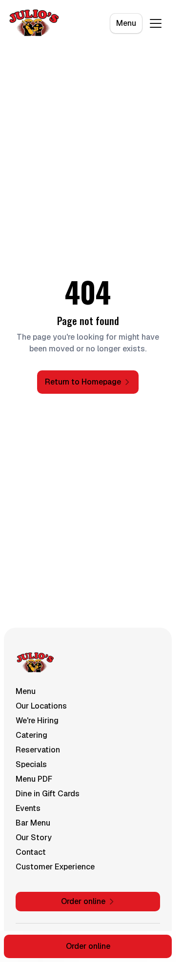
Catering (31, 735)
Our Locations (41, 706)
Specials (31, 764)
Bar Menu (33, 823)
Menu (126, 23)
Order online (88, 946)
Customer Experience (55, 867)
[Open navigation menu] (155, 23)
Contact (31, 852)
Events (28, 808)
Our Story (34, 837)
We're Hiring (37, 720)
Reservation (38, 750)
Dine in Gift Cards (48, 794)
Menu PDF (34, 779)
